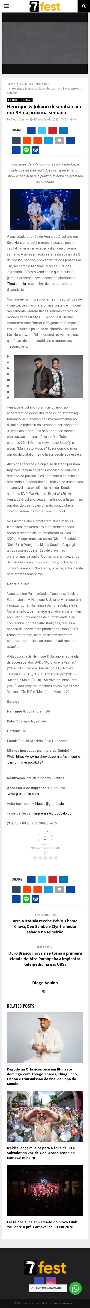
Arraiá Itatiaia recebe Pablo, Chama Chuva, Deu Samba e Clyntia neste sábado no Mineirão (45, 927)
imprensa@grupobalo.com (54, 813)
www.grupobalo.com (23, 794)
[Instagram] (51, 1282)
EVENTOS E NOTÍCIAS (19, 100)
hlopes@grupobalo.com (53, 804)
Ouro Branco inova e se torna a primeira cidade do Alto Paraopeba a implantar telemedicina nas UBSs (45, 959)
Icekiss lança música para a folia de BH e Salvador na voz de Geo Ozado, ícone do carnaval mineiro (41, 1153)
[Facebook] (39, 1282)
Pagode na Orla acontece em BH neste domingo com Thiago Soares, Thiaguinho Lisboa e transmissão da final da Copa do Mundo (42, 1076)
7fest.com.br (16, 284)
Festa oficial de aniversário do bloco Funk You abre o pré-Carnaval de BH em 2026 (42, 1224)
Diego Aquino (19, 119)
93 (66, 119)
